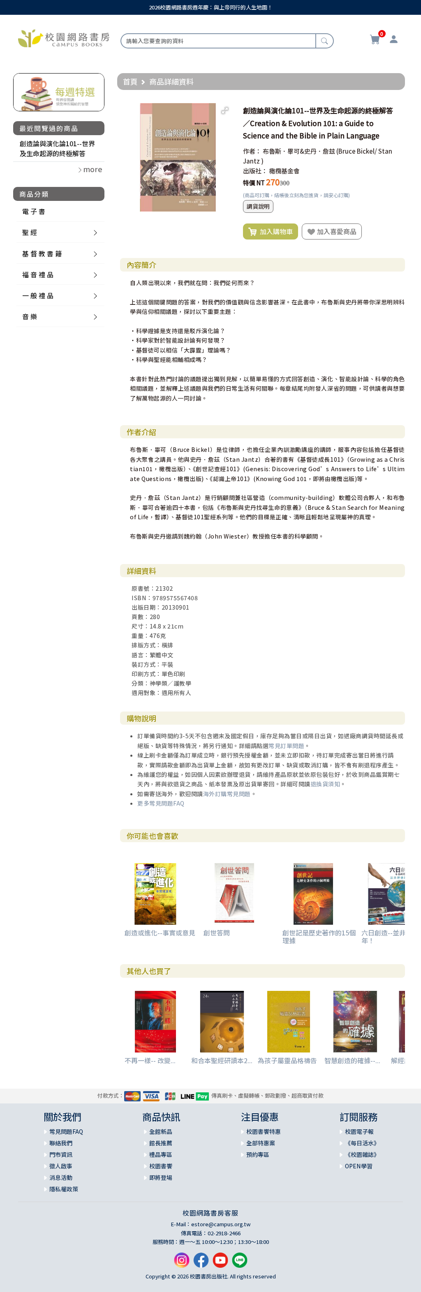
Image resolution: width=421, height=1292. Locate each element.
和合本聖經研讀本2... (221, 1060)
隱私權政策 (63, 1189)
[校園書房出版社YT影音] (220, 1263)
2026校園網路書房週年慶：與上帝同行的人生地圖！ (211, 7)
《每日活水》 (362, 1143)
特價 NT (254, 182)
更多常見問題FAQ (161, 803)
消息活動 (60, 1177)
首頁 (130, 81)
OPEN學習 (358, 1166)
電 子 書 (33, 211)
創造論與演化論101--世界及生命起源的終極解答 (57, 148)
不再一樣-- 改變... (150, 1060)
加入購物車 (275, 231)
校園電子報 (359, 1131)
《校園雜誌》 (362, 1154)
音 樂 (29, 316)
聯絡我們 (60, 1143)
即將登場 (160, 1177)
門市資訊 (60, 1154)
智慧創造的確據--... (352, 1060)
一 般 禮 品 (37, 295)
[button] (224, 110)
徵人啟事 (60, 1166)
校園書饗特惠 (263, 1131)
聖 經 (29, 232)
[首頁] (63, 37)
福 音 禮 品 (37, 274)
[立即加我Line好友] (240, 1263)
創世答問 (217, 932)
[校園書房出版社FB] (201, 1263)
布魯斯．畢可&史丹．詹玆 (299, 151)
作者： (252, 151)
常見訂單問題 (286, 746)
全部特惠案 (260, 1143)
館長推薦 (160, 1143)
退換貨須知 (325, 784)
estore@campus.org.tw (221, 1224)
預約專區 (257, 1154)
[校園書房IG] (182, 1263)
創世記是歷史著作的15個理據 (319, 936)
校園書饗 (160, 1166)
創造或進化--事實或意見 (160, 932)
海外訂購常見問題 (227, 794)
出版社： (255, 170)
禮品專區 (160, 1154)
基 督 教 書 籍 (42, 253)
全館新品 (160, 1131)
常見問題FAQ (66, 1131)
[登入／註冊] (393, 40)
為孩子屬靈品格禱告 (287, 1060)
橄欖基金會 (284, 170)
